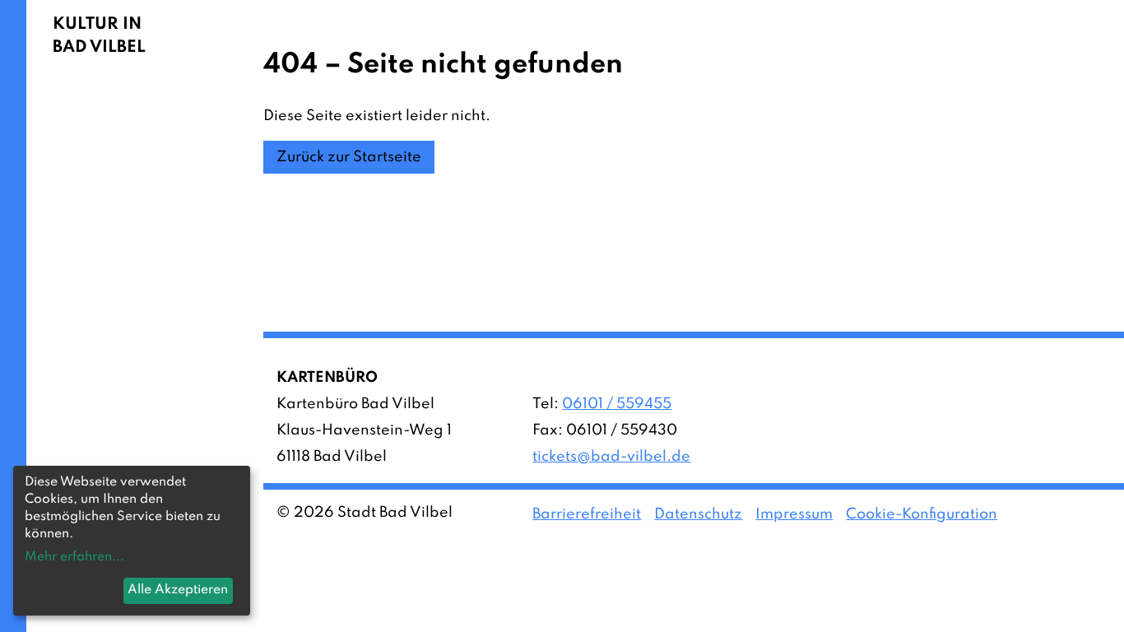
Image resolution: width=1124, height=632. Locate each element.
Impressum (794, 514)
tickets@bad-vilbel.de (611, 456)
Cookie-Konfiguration (921, 514)
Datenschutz (698, 514)
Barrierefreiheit (586, 514)
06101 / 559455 (616, 404)
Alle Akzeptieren (178, 590)
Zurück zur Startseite (348, 157)
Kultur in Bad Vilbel (99, 36)
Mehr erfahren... (74, 557)
